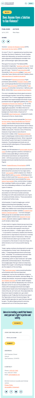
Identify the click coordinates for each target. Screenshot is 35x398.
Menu (31, 3)
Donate (17, 323)
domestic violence (23, 177)
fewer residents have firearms (22, 90)
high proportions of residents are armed (13, 76)
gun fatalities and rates (9, 280)
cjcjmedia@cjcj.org (14, 374)
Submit (10, 343)
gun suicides (10, 173)
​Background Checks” (24, 134)
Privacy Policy (9, 385)
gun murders (17, 175)
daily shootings (14, 72)
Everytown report (10, 270)
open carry (27, 72)
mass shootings (22, 70)
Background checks (18, 79)
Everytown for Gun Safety (10, 49)
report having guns (14, 114)
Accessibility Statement (12, 387)
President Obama (22, 82)
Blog (7, 12)
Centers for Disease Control (15, 47)
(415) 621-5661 (13, 370)
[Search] (26, 3)
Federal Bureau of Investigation (16, 165)
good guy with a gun (23, 66)
